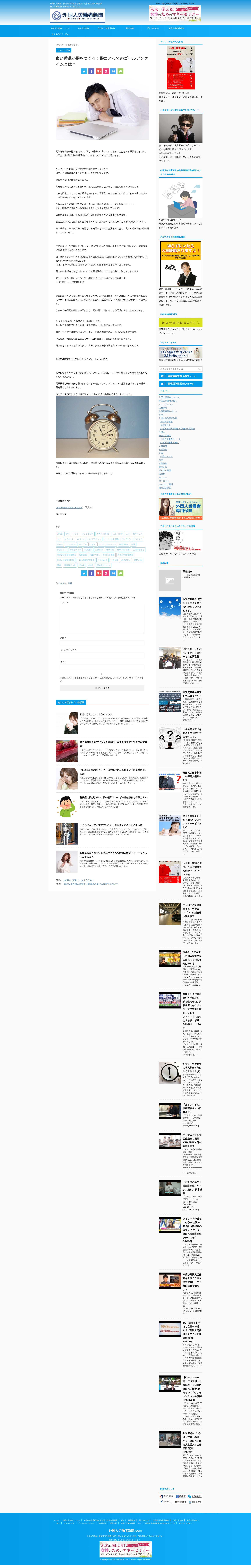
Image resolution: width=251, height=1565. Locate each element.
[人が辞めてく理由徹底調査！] (180, 285)
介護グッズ (62, 549)
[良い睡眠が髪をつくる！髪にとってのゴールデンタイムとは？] (113, 71)
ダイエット (69, 539)
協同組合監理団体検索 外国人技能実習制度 (100, 1520)
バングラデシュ (94, 539)
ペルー (60, 544)
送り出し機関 (165, 470)
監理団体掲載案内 (176, 28)
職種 (59, 565)
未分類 (162, 474)
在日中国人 (95, 555)
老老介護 (138, 560)
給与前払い (126, 560)
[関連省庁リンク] (180, 1499)
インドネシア (87, 534)
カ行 (128, 534)
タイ (59, 539)
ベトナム (138, 539)
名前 (63, 638)
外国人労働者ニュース (60, 28)
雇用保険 (163, 463)
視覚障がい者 (70, 565)
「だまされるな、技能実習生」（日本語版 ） (192, 1108)
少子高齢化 (102, 560)
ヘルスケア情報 (65, 583)
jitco (161, 414)
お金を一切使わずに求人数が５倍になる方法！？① (192, 1067)
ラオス (92, 544)
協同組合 (83, 555)
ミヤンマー (71, 544)
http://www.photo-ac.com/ (69, 507)
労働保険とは (138, 549)
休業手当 (110, 549)
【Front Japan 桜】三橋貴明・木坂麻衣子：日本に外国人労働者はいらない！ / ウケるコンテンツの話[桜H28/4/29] (192, 1388)
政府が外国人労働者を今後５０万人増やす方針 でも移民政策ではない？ (192, 1282)
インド (76, 534)
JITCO (59, 534)
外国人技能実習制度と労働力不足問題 (177, 428)
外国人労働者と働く (168, 400)
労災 (161, 460)
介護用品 (99, 549)
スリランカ (137, 534)
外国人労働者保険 (125, 555)
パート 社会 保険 (111, 539)
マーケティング (166, 404)
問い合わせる (153, 28)
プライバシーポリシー (86, 1523)
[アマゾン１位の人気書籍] (180, 67)
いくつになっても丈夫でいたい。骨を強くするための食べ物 (111, 825)
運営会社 (113, 1523)
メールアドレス (68, 650)
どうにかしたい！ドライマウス (96, 714)
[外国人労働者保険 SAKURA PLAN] (180, 509)
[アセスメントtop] (180, 356)
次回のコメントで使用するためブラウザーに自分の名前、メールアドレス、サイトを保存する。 (102, 679)
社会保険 (130, 28)
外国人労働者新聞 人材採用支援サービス (193, 776)
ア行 (68, 534)
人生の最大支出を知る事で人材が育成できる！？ (192, 733)
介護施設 (88, 549)
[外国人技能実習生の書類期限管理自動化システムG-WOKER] (180, 216)
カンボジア (118, 534)
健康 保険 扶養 (123, 549)
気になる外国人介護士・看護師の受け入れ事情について (91, 883)
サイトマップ (69, 1523)
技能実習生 (165, 425)
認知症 (82, 565)
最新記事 (187, 571)
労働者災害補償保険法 (66, 555)
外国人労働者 (83, 28)
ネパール (81, 539)
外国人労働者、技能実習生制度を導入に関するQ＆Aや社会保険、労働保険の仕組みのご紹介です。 (125, 1536)
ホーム (56, 1520)
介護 (133, 544)
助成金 (162, 432)
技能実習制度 (166, 421)
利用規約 (102, 1523)
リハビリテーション (107, 544)
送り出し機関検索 (128, 1520)
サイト (63, 662)
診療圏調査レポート (168, 411)
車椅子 (91, 565)
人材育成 (163, 446)
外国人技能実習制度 (106, 28)
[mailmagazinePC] (180, 325)
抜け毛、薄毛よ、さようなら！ (79, 880)
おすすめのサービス (60, 34)
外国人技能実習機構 (85, 560)
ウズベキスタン (103, 534)
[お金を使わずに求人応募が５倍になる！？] (180, 142)
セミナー (163, 477)
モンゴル (82, 544)
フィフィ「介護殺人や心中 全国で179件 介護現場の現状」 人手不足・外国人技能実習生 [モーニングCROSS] (192, 1230)
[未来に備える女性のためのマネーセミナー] (175, 20)
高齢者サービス (103, 565)
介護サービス (75, 549)
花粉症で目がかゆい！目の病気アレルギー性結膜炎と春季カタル (113, 797)
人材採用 (163, 407)
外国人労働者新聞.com (125, 1530)
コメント (64, 602)
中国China (123, 544)
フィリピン (127, 539)
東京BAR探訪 (165, 487)
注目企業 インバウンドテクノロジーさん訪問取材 (192, 652)
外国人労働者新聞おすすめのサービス (160, 1523)
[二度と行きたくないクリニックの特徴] (180, 550)
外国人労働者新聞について (131, 1523)
